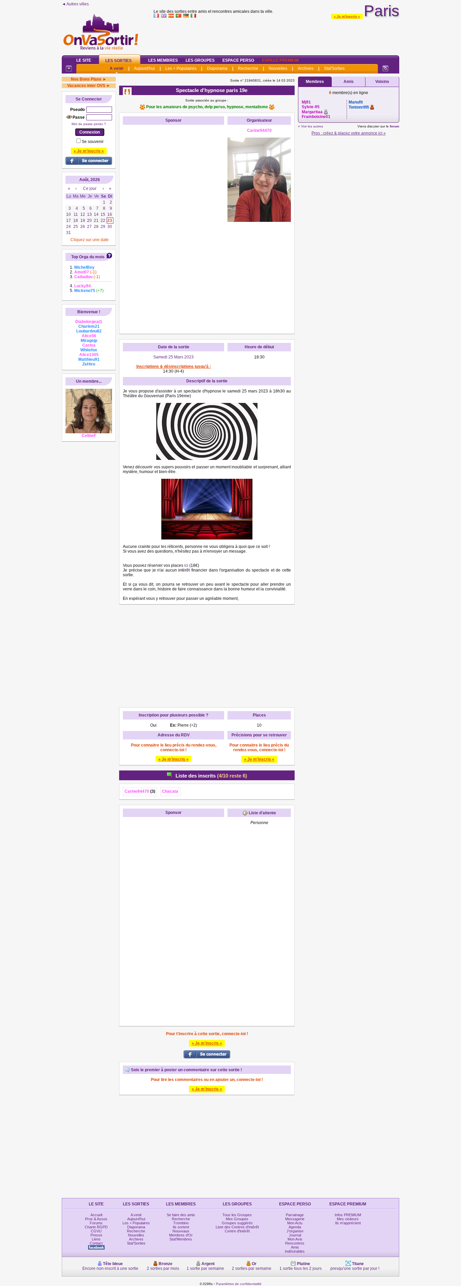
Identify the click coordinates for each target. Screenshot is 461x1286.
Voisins (382, 81)
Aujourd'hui (144, 68)
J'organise (295, 1231)
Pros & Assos (96, 1219)
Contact (96, 1243)
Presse (96, 1235)
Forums (96, 1223)
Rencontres (294, 1243)
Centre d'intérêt (237, 1231)
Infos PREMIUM (348, 1215)
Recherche (248, 68)
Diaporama (217, 68)
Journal (295, 1235)
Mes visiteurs (348, 1219)
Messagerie (294, 1219)
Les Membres (163, 60)
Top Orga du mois (88, 257)
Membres (315, 81)
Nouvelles (278, 68)
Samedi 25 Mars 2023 (173, 357)
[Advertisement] (276, 35)
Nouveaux (180, 1231)
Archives (306, 68)
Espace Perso (238, 60)
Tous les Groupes (237, 1215)
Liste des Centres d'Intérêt (237, 1227)
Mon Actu (294, 1223)
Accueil (96, 1215)
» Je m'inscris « (347, 16)
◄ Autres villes (75, 4)
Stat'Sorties (334, 68)
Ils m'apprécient (348, 1223)
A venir (117, 68)
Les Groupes (200, 60)
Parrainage (295, 1215)
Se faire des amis (181, 1215)
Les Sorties (118, 60)
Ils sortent (181, 1227)
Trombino (181, 1223)
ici (186, 565)
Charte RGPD (96, 1227)
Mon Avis (295, 1239)
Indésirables (295, 1251)
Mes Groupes (237, 1219)
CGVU (96, 1231)
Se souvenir (93, 141)
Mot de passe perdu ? (89, 124)
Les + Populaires (180, 68)
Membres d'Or (181, 1235)
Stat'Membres (180, 1239)
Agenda (295, 1227)
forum (394, 126)
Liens (96, 1239)
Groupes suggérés (237, 1223)
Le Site (83, 60)
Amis (349, 81)
